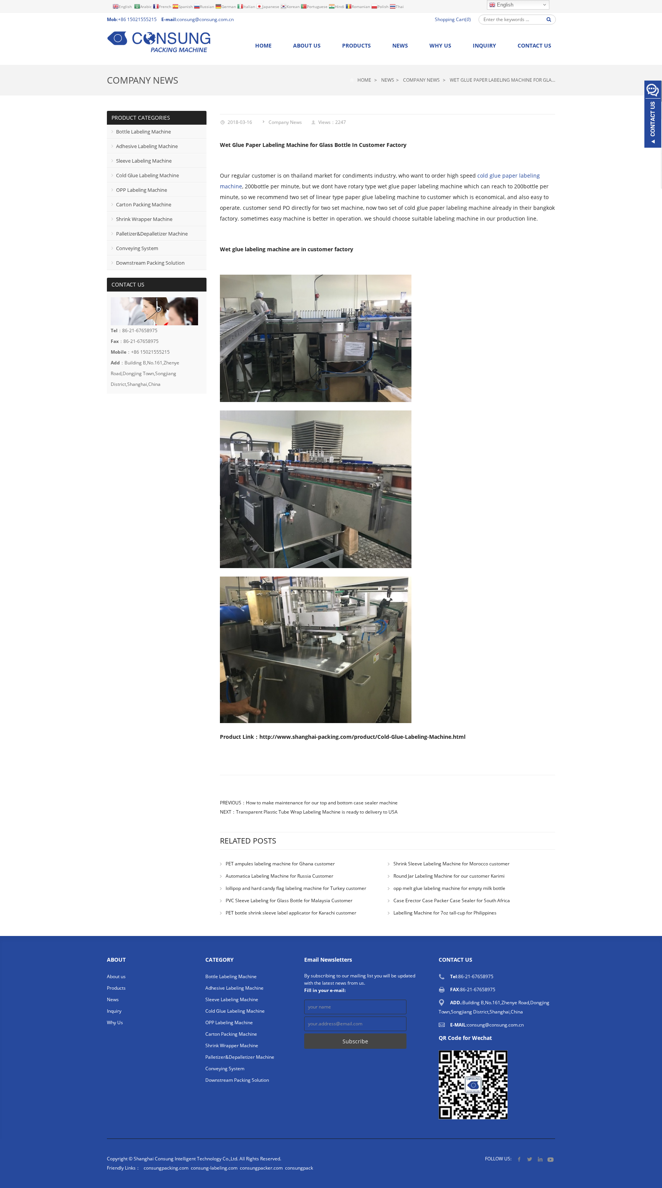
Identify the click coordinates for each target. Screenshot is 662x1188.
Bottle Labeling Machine (143, 131)
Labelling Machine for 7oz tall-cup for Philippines (444, 913)
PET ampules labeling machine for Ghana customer (280, 863)
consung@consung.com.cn (205, 19)
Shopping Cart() (453, 19)
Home (263, 45)
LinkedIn (540, 1159)
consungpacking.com (166, 1168)
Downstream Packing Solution (150, 262)
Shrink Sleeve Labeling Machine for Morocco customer (451, 863)
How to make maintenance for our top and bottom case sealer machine (322, 802)
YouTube (550, 1159)
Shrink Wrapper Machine (144, 219)
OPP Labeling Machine (141, 189)
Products (356, 45)
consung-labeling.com (214, 1168)
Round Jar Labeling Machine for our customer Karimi (449, 876)
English (504, 5)
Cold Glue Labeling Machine (147, 175)
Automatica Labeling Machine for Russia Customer (279, 876)
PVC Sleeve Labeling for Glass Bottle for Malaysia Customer (289, 900)
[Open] (652, 115)
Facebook (519, 1159)
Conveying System (137, 248)
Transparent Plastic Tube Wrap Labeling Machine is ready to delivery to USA (317, 812)
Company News (142, 80)
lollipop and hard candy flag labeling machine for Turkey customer (296, 888)
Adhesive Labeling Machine (147, 146)
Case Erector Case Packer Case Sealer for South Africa (451, 900)
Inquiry (484, 45)
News (400, 45)
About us (307, 45)
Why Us (440, 45)
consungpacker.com (261, 1168)
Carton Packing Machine (143, 204)
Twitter (529, 1159)
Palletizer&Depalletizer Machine (152, 233)
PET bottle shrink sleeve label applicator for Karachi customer (291, 913)
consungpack (299, 1168)
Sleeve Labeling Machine (144, 160)
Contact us (534, 45)
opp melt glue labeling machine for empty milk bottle (449, 888)
